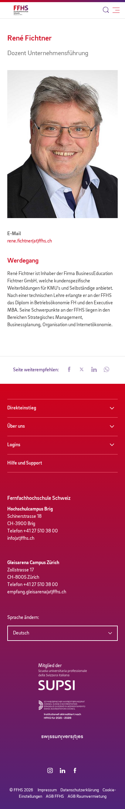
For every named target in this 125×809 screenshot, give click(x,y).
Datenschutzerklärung (79, 790)
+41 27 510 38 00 (40, 531)
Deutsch (21, 633)
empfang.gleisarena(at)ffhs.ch (36, 592)
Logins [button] (13, 445)
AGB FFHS (55, 796)
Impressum (47, 790)
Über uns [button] (16, 426)
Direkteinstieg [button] (21, 408)
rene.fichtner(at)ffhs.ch (29, 241)
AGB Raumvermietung (87, 796)
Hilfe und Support (24, 463)
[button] (69, 370)
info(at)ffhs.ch (20, 538)
